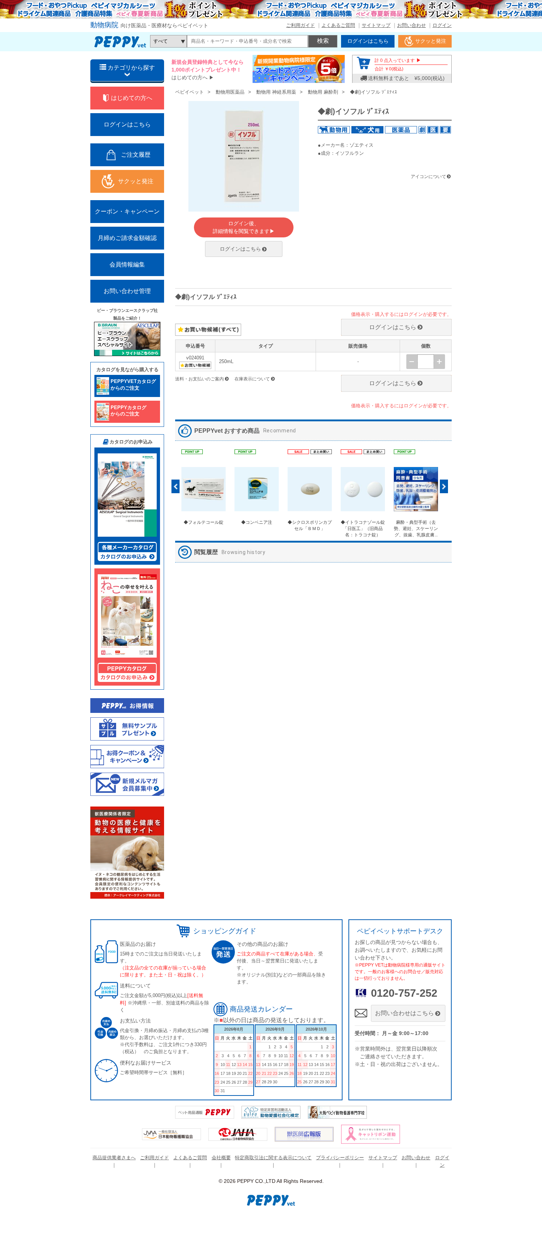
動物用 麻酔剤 (323, 92)
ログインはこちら (240, 249)
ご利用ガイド (300, 25)
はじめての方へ (189, 77)
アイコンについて (428, 176)
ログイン (442, 25)
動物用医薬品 (230, 92)
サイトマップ (376, 25)
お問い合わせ (411, 25)
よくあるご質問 (338, 25)
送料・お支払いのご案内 (199, 379)
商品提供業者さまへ (114, 1157)
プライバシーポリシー (340, 1157)
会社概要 (221, 1157)
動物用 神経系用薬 (276, 92)
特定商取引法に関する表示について (273, 1157)
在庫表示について (252, 379)
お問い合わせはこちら (404, 1013)
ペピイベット (189, 92)
